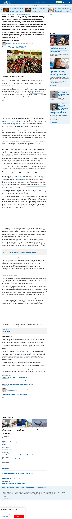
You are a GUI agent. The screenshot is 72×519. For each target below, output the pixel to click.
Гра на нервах (6, 331)
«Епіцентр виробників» (35, 5)
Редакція (22, 487)
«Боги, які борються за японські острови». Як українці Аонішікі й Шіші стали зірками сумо (59, 50)
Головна (3, 14)
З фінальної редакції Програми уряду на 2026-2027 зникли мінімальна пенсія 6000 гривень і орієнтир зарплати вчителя (62, 11)
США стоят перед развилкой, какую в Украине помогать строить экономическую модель (23, 443)
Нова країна (65, 5)
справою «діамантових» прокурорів (28, 357)
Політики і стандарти (30, 487)
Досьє (38, 2)
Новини (25, 2)
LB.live (43, 2)
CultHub (44, 5)
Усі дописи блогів (53, 122)
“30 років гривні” (13, 5)
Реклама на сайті (10, 487)
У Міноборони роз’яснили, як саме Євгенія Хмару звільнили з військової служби (39, 10)
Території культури (51, 5)
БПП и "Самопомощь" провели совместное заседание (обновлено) (19, 252)
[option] (13, 10)
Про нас (3, 487)
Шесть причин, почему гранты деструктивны (13, 483)
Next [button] (70, 10)
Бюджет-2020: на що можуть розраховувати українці (15, 377)
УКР (66, 2)
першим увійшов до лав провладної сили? (33, 145)
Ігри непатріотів (6, 464)
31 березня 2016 (25, 14)
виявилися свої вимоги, (21, 179)
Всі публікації (53, 85)
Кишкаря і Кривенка (23, 192)
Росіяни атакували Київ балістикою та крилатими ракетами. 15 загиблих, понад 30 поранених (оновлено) (16, 10)
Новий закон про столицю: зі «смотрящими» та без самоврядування (18, 380)
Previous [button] (1, 10)
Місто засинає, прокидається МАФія (11, 478)
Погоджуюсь (19, 516)
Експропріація (6, 468)
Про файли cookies (4, 516)
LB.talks (59, 5)
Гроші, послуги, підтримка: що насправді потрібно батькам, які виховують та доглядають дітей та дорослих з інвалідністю (59, 110)
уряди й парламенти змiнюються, (28, 31)
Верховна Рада (6, 394)
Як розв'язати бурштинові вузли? (11, 459)
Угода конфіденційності (41, 487)
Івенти (17, 487)
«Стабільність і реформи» (36, 93)
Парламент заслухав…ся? (8, 438)
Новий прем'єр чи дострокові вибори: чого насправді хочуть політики (20, 454)
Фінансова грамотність (23, 5)
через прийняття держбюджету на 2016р (17, 131)
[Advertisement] (24, 109)
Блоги (32, 2)
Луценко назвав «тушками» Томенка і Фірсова (13, 123)
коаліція (19, 394)
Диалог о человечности (8, 449)
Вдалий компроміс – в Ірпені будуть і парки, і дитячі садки (17, 473)
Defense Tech (5, 5)
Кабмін (14, 394)
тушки (25, 394)
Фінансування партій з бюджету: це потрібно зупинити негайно (17, 384)
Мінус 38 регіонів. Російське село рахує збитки (63, 94)
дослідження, (29, 230)
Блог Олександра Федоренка (15, 14)
